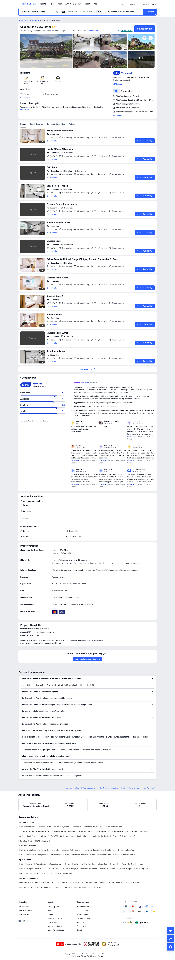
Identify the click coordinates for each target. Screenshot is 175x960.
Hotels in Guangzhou (55, 864)
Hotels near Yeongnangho (59, 855)
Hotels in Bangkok (72, 864)
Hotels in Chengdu (54, 869)
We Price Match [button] (126, 30)
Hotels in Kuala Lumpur (88, 869)
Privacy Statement (54, 922)
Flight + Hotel (91, 4)
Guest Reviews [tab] (36, 124)
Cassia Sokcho (144, 831)
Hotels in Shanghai (25, 864)
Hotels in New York (25, 873)
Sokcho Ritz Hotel (25, 841)
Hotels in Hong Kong (118, 864)
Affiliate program (83, 914)
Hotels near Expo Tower (127, 850)
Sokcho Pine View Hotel (35, 27)
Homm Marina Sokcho (26, 827)
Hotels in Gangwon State (109, 788)
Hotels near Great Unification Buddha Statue (100, 850)
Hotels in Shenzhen (88, 864)
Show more (24, 110)
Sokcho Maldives (131, 831)
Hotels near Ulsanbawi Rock (100, 855)
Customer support (25, 907)
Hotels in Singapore (140, 869)
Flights (43, 4)
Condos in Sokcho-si (25, 883)
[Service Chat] (170, 947)
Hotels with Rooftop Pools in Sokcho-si (87, 887)
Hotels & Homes (29, 4)
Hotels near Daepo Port (79, 855)
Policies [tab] (72, 124)
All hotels (80, 922)
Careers (50, 914)
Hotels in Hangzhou (41, 873)
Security (80, 930)
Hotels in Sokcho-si (127, 788)
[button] (101, 4)
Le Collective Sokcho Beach (101, 836)
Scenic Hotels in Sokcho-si (82, 883)
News (50, 910)
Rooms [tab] (23, 124)
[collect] (170, 930)
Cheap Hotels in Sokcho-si (104, 883)
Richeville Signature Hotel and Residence (33, 831)
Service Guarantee (25, 910)
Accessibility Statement (56, 926)
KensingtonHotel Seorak (97, 831)
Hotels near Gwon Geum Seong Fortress (33, 855)
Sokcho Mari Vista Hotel (113, 827)
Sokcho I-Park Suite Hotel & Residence (127, 836)
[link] (128, 4)
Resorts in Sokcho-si (42, 883)
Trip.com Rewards (83, 910)
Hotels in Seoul (40, 869)
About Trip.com (53, 907)
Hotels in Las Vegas (25, 869)
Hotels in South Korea (89, 788)
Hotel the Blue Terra (115, 831)
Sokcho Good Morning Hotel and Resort (74, 836)
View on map (117, 116)
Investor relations (83, 907)
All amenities (25, 97)
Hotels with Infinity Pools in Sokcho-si (58, 887)
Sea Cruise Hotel (24, 836)
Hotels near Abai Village (27, 850)
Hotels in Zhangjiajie (70, 869)
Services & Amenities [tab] (56, 124)
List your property (83, 918)
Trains (52, 4)
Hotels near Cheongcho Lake (48, 850)
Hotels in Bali (68, 873)
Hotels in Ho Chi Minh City (108, 869)
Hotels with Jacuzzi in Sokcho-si (30, 887)
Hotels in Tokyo (102, 864)
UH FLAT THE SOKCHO (41, 841)
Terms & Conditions (55, 918)
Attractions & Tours (73, 4)
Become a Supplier (84, 926)
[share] (170, 938)
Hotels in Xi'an (56, 873)
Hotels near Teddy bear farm (71, 850)
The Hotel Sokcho (39, 836)
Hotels (76, 788)
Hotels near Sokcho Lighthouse (124, 855)
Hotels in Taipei (126, 869)
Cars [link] (60, 4)
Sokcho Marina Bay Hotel (93, 827)
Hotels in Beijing (40, 864)
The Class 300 (53, 836)
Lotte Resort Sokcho (58, 831)
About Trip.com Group (56, 930)
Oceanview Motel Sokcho (77, 831)
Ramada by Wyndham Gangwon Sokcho (67, 827)
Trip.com (68, 788)
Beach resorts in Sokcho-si (61, 883)
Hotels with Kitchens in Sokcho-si (128, 883)
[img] (46, 51)
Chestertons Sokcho (44, 827)
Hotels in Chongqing (135, 864)
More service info (24, 914)
